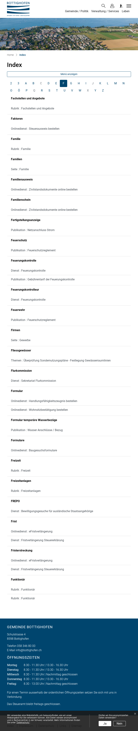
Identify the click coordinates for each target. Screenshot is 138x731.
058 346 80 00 (26, 646)
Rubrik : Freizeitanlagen (26, 491)
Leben (126, 11)
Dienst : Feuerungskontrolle (28, 270)
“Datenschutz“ (23, 722)
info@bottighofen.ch (29, 650)
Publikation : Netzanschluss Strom (33, 230)
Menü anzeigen (69, 74)
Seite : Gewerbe (20, 340)
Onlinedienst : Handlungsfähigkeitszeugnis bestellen (44, 401)
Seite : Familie (20, 169)
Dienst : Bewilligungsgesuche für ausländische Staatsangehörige (52, 511)
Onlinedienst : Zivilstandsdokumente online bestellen (44, 189)
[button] (104, 6)
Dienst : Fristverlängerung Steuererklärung (37, 540)
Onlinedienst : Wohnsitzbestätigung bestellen (39, 410)
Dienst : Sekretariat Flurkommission (33, 380)
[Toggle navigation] (128, 6)
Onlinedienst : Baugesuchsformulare (34, 450)
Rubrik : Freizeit (20, 470)
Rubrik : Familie (21, 149)
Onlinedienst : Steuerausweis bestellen (35, 128)
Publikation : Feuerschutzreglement (33, 250)
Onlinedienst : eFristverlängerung (31, 531)
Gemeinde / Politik (76, 11)
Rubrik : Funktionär (23, 589)
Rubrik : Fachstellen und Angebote (32, 108)
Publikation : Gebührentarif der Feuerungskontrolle (43, 279)
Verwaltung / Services (105, 11)
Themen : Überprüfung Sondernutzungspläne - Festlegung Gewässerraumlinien (61, 360)
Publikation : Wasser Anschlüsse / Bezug (37, 430)
